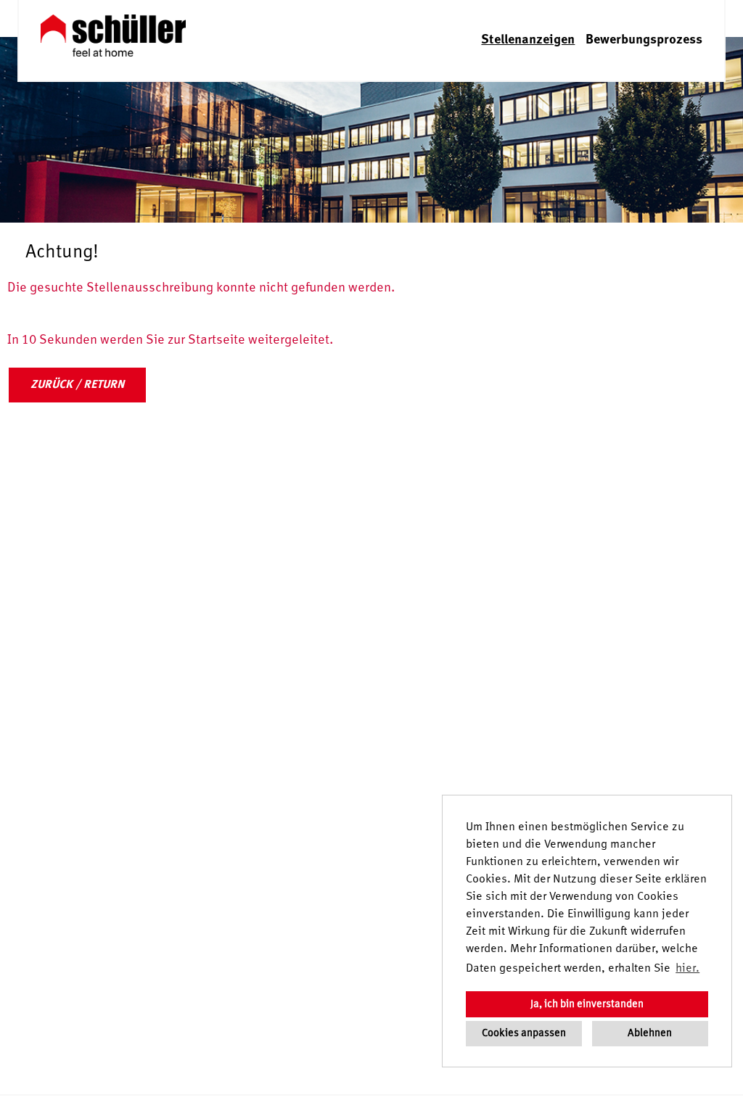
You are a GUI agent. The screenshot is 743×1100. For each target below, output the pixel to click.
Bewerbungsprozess (644, 39)
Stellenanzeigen (528, 39)
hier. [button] (687, 969)
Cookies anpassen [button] (524, 1033)
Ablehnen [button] (650, 1033)
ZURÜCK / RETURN (77, 385)
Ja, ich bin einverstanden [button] (587, 1004)
